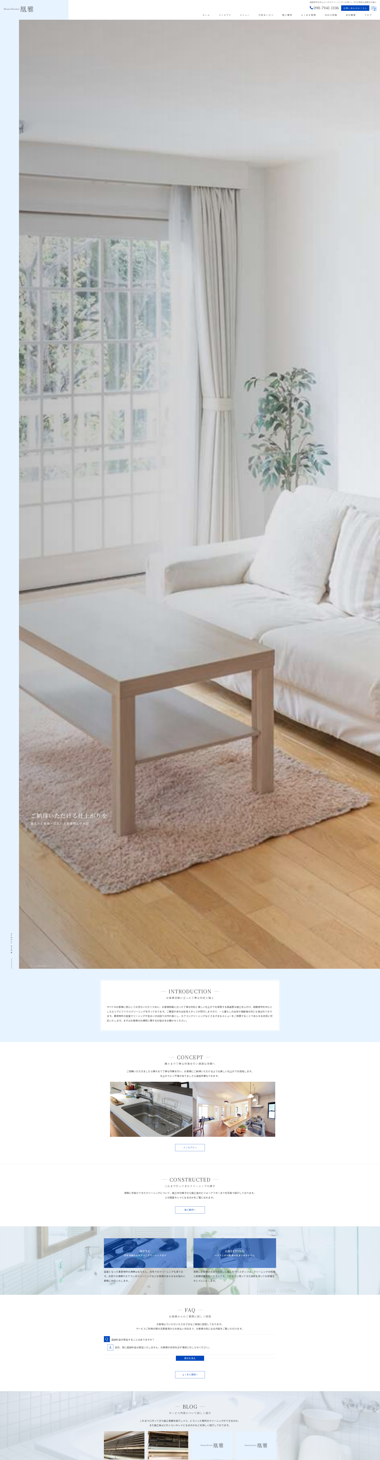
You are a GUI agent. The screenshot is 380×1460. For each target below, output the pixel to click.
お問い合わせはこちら (355, 8)
